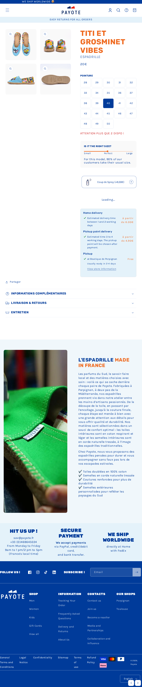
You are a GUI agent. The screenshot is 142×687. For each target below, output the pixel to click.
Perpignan (122, 600)
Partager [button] (15, 281)
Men (32, 600)
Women (34, 609)
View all (34, 634)
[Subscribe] (137, 572)
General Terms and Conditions (7, 662)
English (128, 678)
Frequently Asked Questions (69, 616)
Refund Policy (91, 660)
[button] (7, 10)
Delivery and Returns (66, 629)
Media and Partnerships (95, 628)
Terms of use (78, 662)
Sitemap (63, 657)
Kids (32, 617)
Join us (91, 609)
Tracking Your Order (66, 603)
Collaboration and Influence (98, 641)
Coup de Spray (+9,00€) (109, 183)
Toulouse (122, 609)
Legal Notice (23, 660)
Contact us (94, 600)
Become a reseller (98, 617)
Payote (134, 664)
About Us (64, 639)
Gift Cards (35, 625)
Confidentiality (42, 657)
